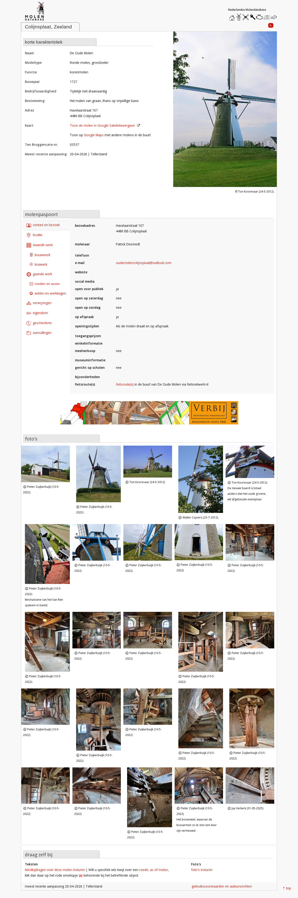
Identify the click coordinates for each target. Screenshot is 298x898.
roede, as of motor (153, 870)
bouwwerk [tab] (42, 255)
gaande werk (42, 274)
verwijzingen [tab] (42, 303)
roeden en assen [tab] (47, 283)
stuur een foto (267, 17)
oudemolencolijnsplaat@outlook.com (143, 263)
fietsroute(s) (125, 384)
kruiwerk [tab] (41, 264)
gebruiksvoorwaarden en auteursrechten (222, 886)
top (288, 888)
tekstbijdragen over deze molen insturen (55, 870)
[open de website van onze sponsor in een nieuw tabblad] (149, 415)
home (232, 16)
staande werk (43, 245)
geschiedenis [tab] (42, 323)
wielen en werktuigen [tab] (50, 293)
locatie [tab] (37, 235)
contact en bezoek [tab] (46, 225)
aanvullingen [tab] (42, 332)
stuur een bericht (275, 17)
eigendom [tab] (40, 313)
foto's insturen (202, 870)
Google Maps (94, 135)
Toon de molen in (102, 125)
